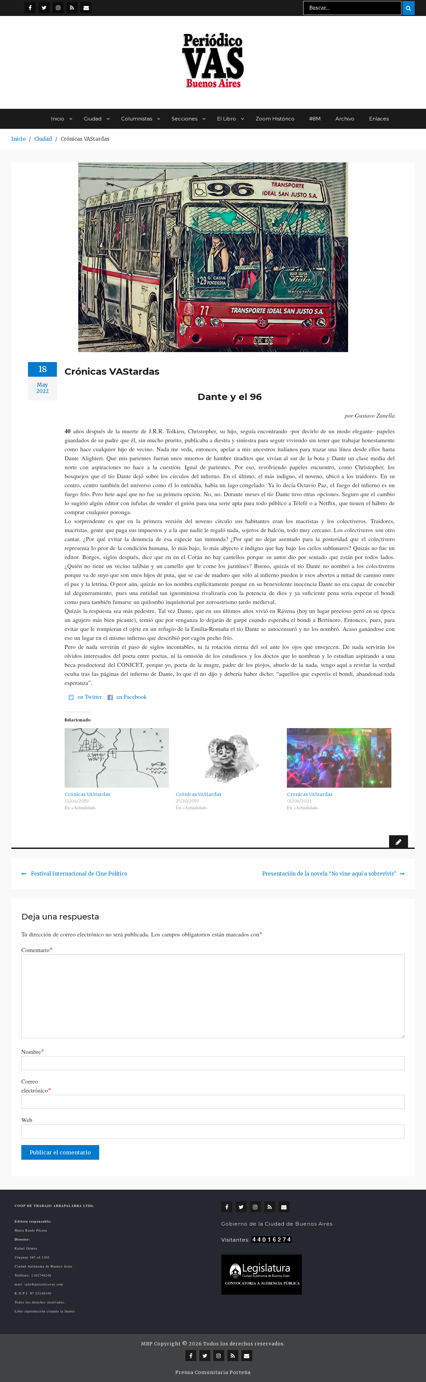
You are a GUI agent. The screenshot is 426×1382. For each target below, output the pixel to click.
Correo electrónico (36, 1085)
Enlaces (379, 118)
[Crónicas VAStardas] (117, 758)
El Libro (226, 118)
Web (26, 1120)
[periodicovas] (58, 7)
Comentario (37, 949)
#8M (315, 118)
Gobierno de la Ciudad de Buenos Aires (276, 1224)
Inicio (57, 118)
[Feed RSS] (72, 7)
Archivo (344, 118)
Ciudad (93, 118)
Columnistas (136, 118)
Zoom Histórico (275, 118)
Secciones (184, 118)
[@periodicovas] (30, 7)
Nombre (32, 1051)
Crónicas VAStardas (87, 794)
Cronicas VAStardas (309, 794)
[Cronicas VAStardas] (339, 758)
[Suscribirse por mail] (86, 7)
